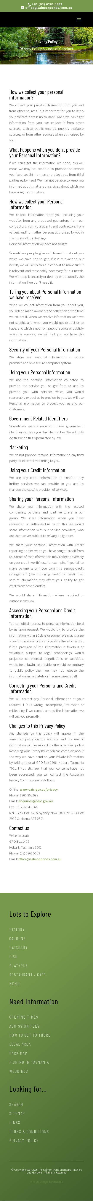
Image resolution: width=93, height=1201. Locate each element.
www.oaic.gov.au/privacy (39, 789)
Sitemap (17, 1114)
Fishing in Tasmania (29, 1062)
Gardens (17, 939)
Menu (14, 984)
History (17, 930)
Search (16, 1105)
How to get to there (30, 1035)
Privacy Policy (24, 1141)
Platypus (18, 966)
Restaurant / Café (27, 975)
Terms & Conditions (29, 1132)
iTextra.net (56, 1182)
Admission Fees (24, 1026)
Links (14, 1123)
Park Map (18, 1053)
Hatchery (18, 948)
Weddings (18, 1072)
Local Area (20, 1044)
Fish (13, 957)
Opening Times (23, 1017)
